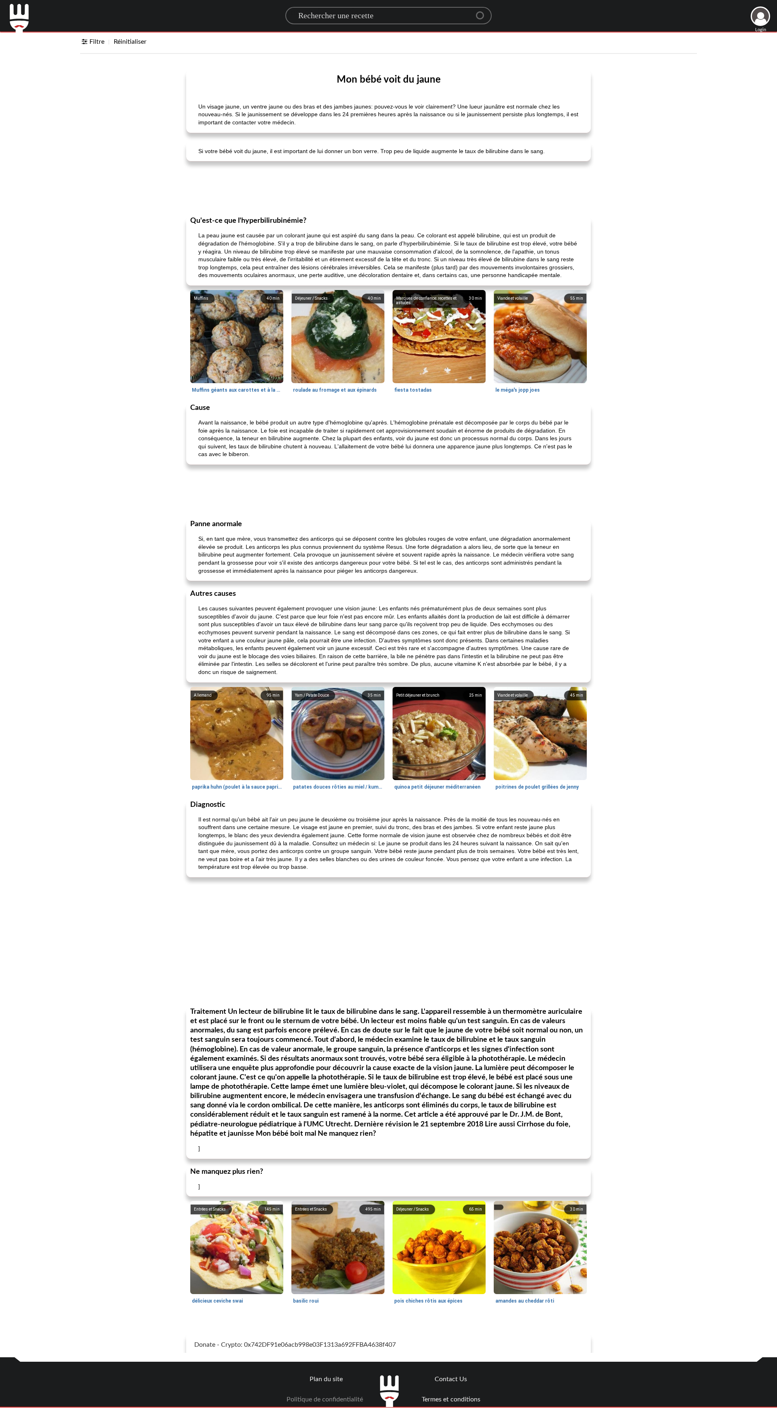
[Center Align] (483, 12)
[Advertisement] (388, 188)
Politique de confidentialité (325, 1399)
